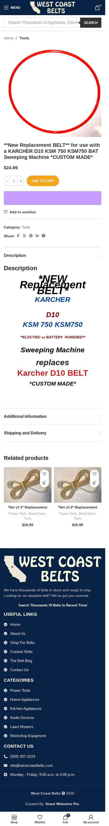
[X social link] (24, 235)
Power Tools (18, 513)
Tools (24, 38)
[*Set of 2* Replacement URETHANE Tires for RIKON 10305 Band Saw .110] (78, 485)
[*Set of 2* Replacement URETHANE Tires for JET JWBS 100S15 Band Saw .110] (27, 485)
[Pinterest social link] (31, 235)
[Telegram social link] (43, 235)
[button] (44, 482)
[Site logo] (52, 7)
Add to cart (43, 181)
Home (8, 38)
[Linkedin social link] (37, 235)
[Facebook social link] (18, 235)
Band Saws (37, 513)
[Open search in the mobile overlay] (52, 23)
